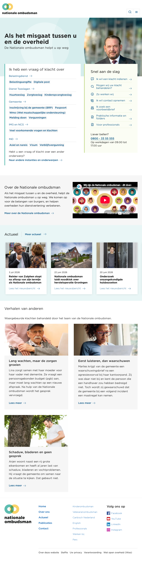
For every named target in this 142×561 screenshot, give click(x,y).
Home (42, 506)
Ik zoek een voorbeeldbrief (105, 108)
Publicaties (45, 522)
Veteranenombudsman (85, 512)
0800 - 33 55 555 (102, 138)
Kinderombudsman (83, 506)
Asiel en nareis (18, 144)
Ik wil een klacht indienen (111, 79)
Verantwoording (93, 552)
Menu (136, 12)
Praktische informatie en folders (111, 117)
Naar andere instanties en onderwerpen (33, 160)
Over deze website (49, 552)
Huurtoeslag (17, 94)
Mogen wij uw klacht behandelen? (109, 86)
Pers (75, 539)
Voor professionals (108, 124)
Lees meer (15, 403)
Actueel (43, 517)
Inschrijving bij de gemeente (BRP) (31, 107)
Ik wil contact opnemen (110, 100)
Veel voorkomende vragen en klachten (33, 130)
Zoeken (130, 12)
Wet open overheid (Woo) (117, 552)
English (77, 523)
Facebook (116, 513)
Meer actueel (33, 234)
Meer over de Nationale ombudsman (27, 213)
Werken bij (78, 534)
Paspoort (60, 107)
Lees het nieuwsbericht (22, 288)
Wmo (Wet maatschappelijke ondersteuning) (37, 112)
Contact (43, 528)
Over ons (44, 511)
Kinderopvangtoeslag (58, 94)
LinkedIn (116, 524)
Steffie (64, 552)
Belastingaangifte (20, 81)
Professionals (80, 528)
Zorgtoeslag (34, 94)
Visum (33, 144)
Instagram (116, 530)
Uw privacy (76, 552)
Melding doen (17, 117)
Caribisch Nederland (84, 517)
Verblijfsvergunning (52, 144)
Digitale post (42, 81)
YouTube (116, 518)
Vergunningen (37, 117)
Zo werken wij (105, 94)
